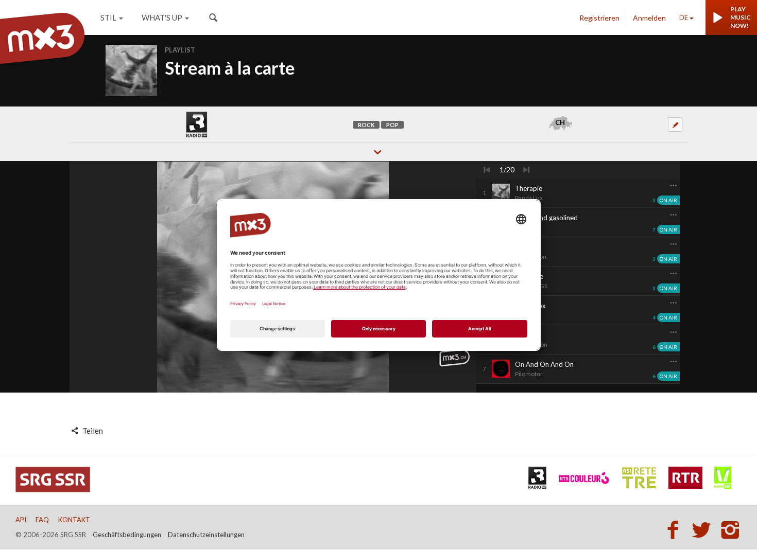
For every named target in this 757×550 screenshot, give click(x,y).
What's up (162, 17)
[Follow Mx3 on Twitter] (704, 529)
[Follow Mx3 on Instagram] (731, 529)
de (683, 17)
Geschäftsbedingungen (127, 534)
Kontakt (74, 520)
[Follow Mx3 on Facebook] (675, 529)
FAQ (42, 520)
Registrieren (599, 17)
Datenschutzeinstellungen (206, 534)
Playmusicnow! (740, 17)
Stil (108, 17)
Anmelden (649, 17)
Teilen (92, 430)
